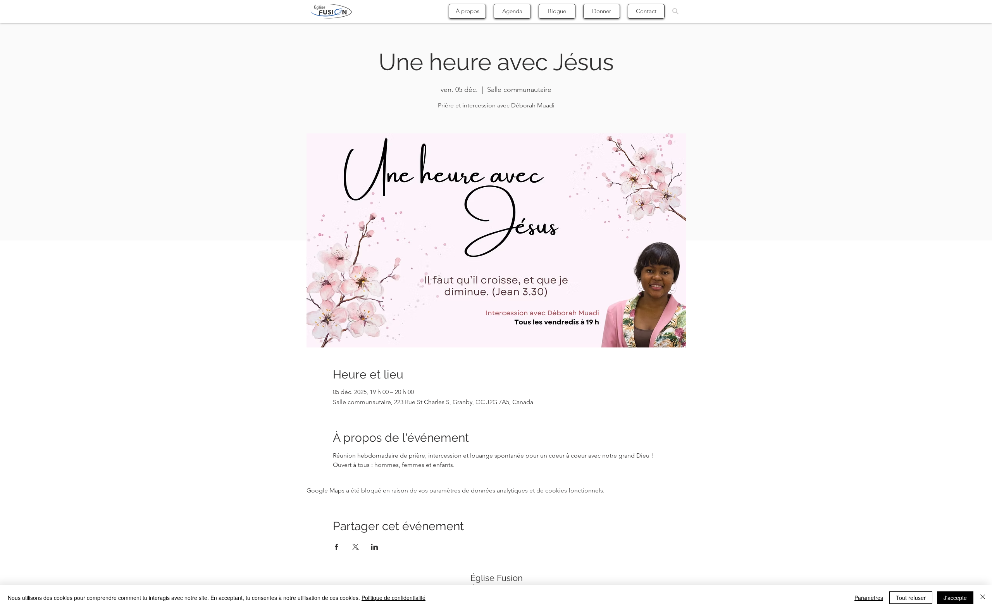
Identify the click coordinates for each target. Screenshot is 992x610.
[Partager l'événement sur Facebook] (336, 547)
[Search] (675, 11)
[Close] (982, 597)
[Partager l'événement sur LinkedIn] (374, 547)
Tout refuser (911, 597)
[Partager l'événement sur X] (355, 547)
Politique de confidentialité (393, 597)
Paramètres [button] (868, 597)
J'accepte (955, 597)
